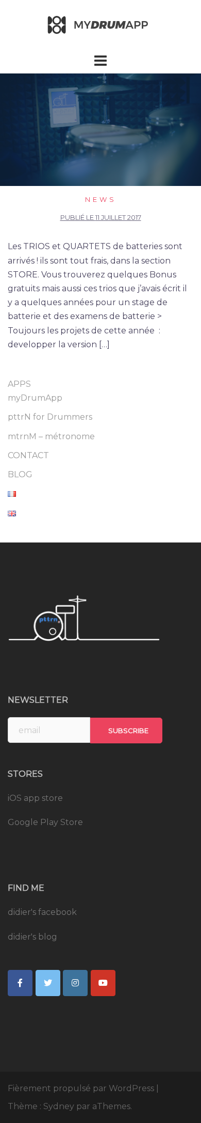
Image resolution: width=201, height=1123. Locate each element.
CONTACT (28, 455)
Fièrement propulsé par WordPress (81, 1088)
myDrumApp (35, 398)
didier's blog (32, 937)
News (100, 199)
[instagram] (75, 983)
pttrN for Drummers (50, 417)
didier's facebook (42, 912)
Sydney (58, 1106)
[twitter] (48, 983)
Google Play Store (45, 822)
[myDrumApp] (100, 25)
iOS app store (35, 798)
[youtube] (103, 983)
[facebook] (20, 983)
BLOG (20, 474)
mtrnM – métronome (51, 436)
